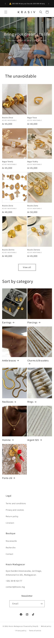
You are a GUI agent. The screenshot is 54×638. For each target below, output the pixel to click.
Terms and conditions (16, 503)
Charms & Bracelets (38, 360)
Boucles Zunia (7, 206)
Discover (27, 48)
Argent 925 (33, 440)
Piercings (32, 322)
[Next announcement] (49, 4)
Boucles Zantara (33, 250)
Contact (9, 554)
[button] (6, 12)
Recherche (10, 547)
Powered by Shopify (30, 626)
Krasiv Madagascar (16, 626)
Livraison (10, 523)
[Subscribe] (41, 603)
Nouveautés (11, 541)
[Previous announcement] (5, 4)
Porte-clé (7, 478)
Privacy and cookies (15, 510)
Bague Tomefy (7, 161)
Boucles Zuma (32, 206)
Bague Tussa (32, 117)
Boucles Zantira (8, 250)
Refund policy (46, 626)
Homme (6, 440)
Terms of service (35, 631)
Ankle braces (9, 360)
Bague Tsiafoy (32, 161)
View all (27, 267)
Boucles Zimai (7, 117)
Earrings (6, 322)
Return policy (12, 516)
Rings (30, 401)
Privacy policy (21, 631)
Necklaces (7, 401)
